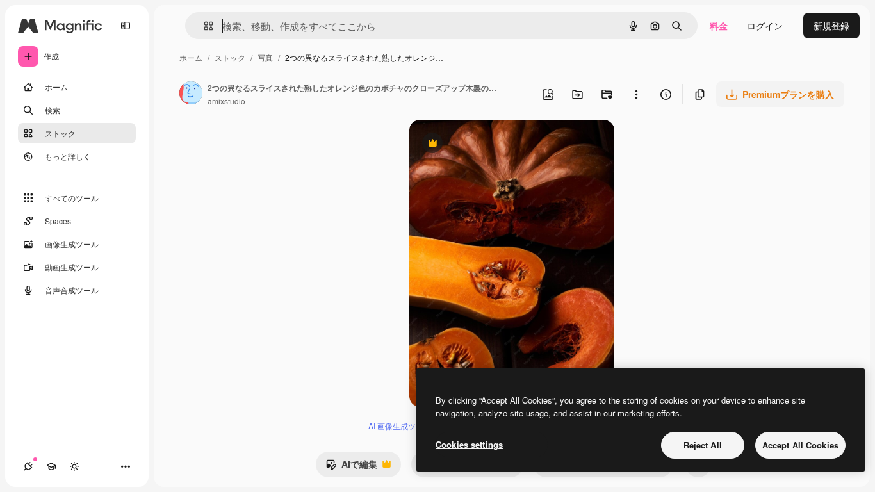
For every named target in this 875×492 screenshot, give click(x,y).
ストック (230, 57)
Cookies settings (469, 444)
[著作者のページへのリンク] (190, 94)
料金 (719, 25)
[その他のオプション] (636, 94)
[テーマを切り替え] (74, 466)
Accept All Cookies (800, 445)
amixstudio (226, 100)
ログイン (765, 25)
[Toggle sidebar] (125, 25)
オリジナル (497, 144)
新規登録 (831, 25)
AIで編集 (351, 467)
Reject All (702, 445)
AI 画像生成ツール (399, 425)
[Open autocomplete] (203, 26)
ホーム (190, 57)
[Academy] (51, 466)
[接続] (28, 466)
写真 (265, 57)
